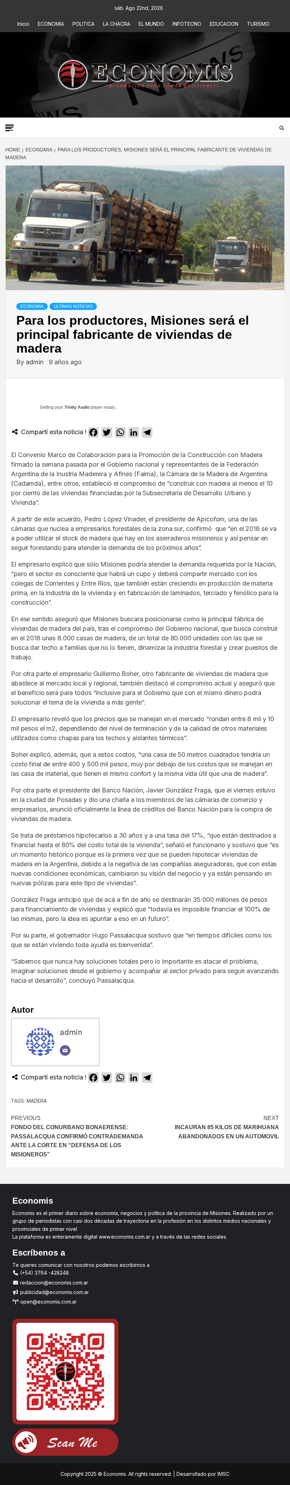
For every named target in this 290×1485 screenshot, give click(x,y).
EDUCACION (224, 24)
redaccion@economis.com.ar (53, 1283)
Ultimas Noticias (73, 306)
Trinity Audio (76, 407)
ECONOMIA (51, 24)
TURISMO (258, 24)
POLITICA (83, 24)
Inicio (23, 24)
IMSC (223, 1474)
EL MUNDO (151, 24)
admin (35, 362)
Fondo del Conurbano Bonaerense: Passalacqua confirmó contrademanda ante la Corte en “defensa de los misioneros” (77, 1136)
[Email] (65, 1050)
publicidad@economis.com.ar (54, 1292)
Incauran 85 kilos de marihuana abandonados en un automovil (227, 1127)
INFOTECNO (187, 24)
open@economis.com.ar (48, 1302)
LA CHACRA (116, 24)
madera (37, 1101)
